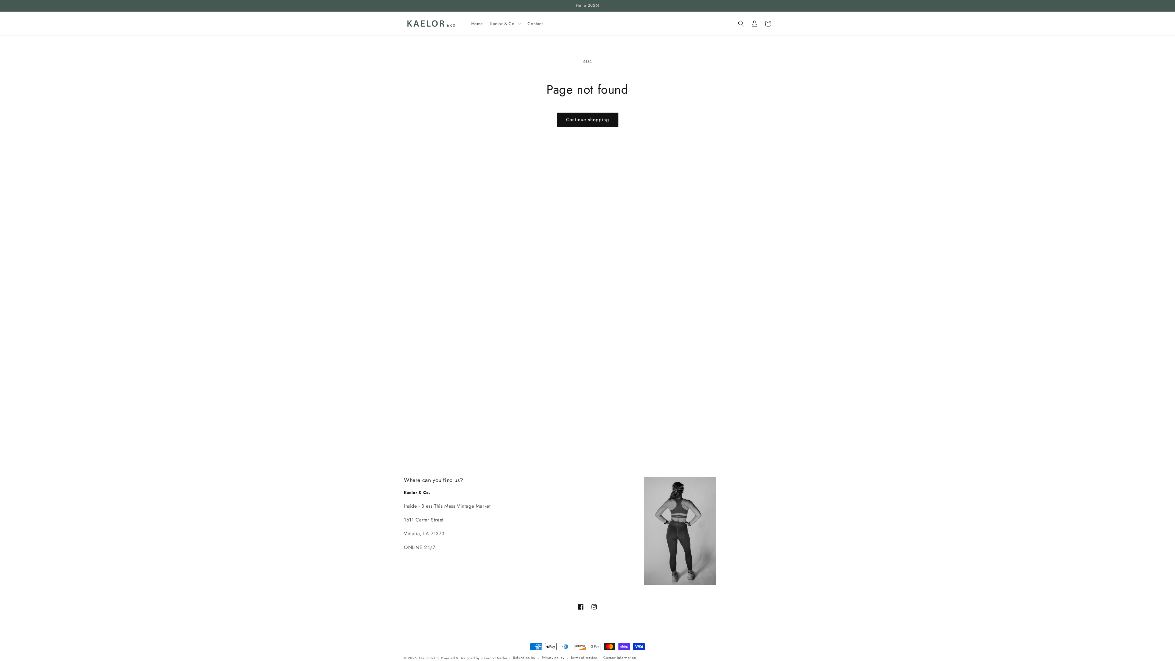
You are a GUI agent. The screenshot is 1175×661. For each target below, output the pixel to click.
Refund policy (524, 657)
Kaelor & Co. (429, 657)
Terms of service (584, 657)
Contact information (619, 657)
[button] (505, 23)
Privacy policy (553, 657)
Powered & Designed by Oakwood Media (474, 657)
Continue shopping (587, 119)
